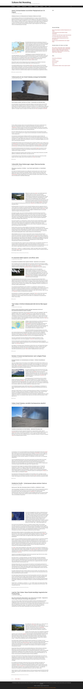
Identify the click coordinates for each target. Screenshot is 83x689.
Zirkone (44, 208)
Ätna (53, 47)
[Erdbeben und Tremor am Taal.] (18, 325)
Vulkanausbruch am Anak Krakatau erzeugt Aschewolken (29, 77)
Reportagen (30, 6)
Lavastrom (13, 276)
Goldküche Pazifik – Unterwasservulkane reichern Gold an (29, 483)
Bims (21, 550)
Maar (17, 200)
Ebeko (64, 47)
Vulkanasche (14, 127)
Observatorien (54, 62)
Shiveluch (58, 51)
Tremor (36, 293)
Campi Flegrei (60, 47)
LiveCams (54, 59)
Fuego (57, 48)
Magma (32, 58)
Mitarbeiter (46, 687)
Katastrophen (24, 6)
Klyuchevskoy (67, 48)
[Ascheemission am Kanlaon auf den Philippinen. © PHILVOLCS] (18, 373)
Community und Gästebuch (57, 58)
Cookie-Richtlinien (41, 687)
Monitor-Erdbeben (55, 61)
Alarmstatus (15, 143)
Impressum (29, 687)
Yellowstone (60, 52)
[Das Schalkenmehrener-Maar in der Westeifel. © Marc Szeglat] (18, 196)
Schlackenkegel (14, 174)
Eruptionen (13, 6)
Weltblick (41, 6)
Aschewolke (45, 108)
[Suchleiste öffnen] (71, 6)
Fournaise (54, 48)
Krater (37, 108)
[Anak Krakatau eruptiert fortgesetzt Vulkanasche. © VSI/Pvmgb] (30, 90)
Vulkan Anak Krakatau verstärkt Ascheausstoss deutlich (29, 403)
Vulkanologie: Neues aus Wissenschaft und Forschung (20, 252)
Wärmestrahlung (38, 265)
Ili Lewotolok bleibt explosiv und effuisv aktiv (25, 257)
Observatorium (27, 275)
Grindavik (60, 48)
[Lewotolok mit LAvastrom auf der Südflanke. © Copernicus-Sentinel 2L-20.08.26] (18, 272)
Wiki (46, 6)
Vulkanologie (36, 6)
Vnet (49, 6)
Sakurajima (54, 51)
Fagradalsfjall (67, 47)
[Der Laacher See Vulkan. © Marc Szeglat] (18, 626)
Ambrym (55, 47)
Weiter (18, 678)
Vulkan (36, 193)
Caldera (32, 549)
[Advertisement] (30, 32)
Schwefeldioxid (28, 323)
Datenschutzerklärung (34, 687)
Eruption (30, 59)
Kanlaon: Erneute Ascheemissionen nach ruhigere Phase (29, 356)
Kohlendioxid (42, 627)
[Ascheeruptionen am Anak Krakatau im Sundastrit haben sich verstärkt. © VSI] (30, 417)
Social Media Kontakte (52, 687)
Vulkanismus (32, 203)
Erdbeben (18, 6)
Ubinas (53, 52)
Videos (53, 64)
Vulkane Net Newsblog (21, 2)
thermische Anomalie (28, 266)
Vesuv (56, 52)
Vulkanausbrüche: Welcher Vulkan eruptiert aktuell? (61, 65)
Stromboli (62, 51)
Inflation (31, 65)
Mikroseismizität (26, 642)
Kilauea (63, 48)
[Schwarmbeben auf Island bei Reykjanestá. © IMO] (18, 47)
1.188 (16, 678)
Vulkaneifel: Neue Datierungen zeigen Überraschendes (28, 164)
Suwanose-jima (66, 51)
